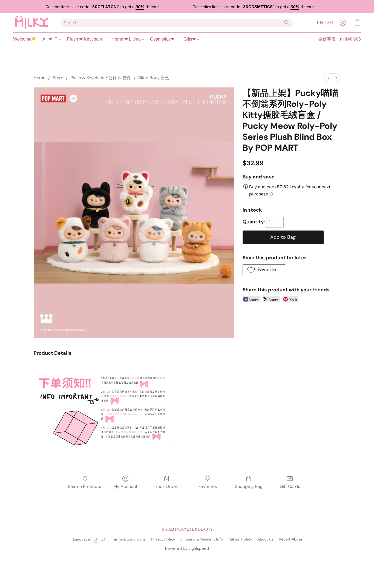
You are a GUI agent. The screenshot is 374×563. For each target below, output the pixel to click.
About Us (265, 538)
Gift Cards (290, 486)
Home (39, 78)
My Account (125, 486)
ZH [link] (104, 538)
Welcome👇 (25, 39)
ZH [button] (330, 22)
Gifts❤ (190, 39)
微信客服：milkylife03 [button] (339, 39)
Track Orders (167, 486)
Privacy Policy (163, 538)
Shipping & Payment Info (201, 538)
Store (58, 78)
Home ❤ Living (126, 39)
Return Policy (240, 538)
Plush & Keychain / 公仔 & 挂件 (100, 78)
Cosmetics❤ (162, 39)
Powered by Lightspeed (187, 548)
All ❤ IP (50, 39)
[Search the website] (287, 22)
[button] (31, 23)
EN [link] (96, 538)
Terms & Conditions (128, 538)
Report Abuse (290, 538)
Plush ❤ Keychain (85, 39)
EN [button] (320, 22)
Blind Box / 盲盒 (153, 78)
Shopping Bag (249, 486)
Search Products (84, 486)
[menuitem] (328, 78)
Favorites (207, 486)
